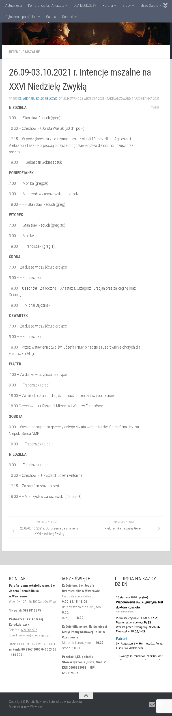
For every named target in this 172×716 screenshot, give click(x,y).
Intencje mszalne (24, 52)
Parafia (108, 5)
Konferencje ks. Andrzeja (46, 5)
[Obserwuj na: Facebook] (160, 704)
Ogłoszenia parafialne (21, 17)
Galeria (51, 17)
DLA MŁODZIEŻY (85, 5)
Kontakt (67, 17)
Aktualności (13, 5)
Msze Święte (149, 5)
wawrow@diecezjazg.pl (35, 635)
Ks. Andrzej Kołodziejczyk (37, 98)
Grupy (127, 5)
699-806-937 (29, 630)
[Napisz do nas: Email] (152, 704)
